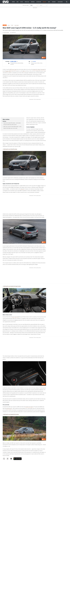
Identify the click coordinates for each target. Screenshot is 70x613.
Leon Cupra (14, 69)
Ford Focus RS (9, 408)
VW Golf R (22, 189)
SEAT (11, 69)
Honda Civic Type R (36, 69)
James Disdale (6, 32)
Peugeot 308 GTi (8, 71)
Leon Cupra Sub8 (15, 316)
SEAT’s (24, 71)
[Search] (66, 1)
